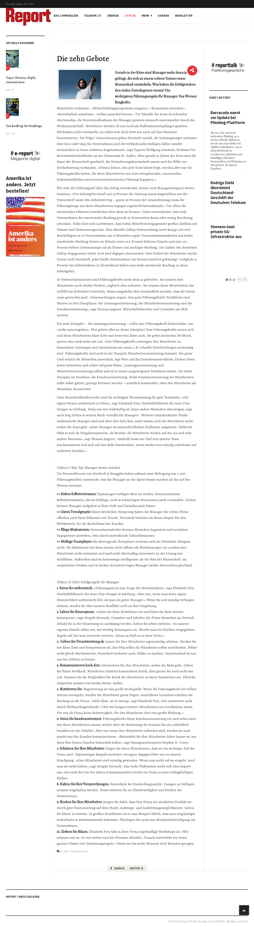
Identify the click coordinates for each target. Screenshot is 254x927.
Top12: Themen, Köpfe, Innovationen (21, 80)
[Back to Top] (244, 910)
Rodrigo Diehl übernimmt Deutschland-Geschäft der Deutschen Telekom (228, 192)
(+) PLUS (130, 15)
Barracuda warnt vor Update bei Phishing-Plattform (228, 117)
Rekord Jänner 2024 (79, 851)
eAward (163, 15)
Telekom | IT (92, 15)
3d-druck (64, 851)
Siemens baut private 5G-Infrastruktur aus (226, 231)
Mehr (145, 15)
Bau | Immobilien (66, 15)
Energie (113, 15)
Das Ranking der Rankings (24, 126)
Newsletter (183, 15)
